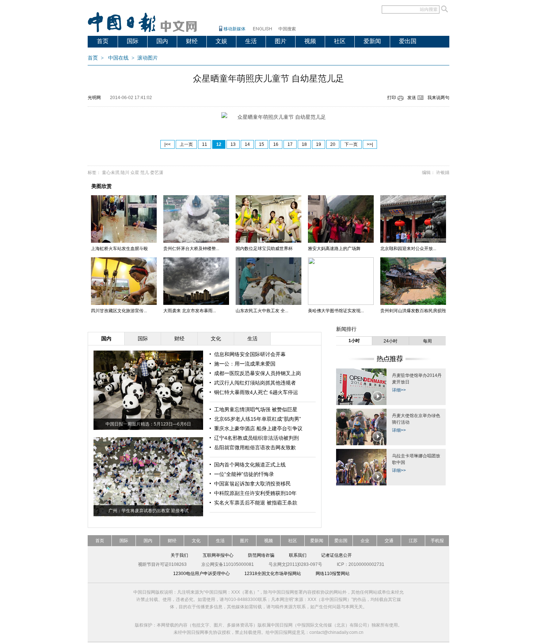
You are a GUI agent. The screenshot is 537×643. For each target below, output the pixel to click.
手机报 (437, 540)
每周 (427, 341)
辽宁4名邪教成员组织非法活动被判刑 (256, 438)
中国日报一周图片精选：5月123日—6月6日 (148, 424)
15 (261, 144)
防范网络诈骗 (261, 555)
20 (332, 144)
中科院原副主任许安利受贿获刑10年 (255, 493)
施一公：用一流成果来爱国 (244, 364)
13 (233, 144)
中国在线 (118, 58)
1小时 (354, 340)
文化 (196, 540)
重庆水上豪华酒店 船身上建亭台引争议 (258, 428)
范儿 (144, 172)
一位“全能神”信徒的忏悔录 (244, 474)
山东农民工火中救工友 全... (262, 310)
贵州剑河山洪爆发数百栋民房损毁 (413, 310)
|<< (167, 144)
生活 (251, 41)
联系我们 (297, 555)
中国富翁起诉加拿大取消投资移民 (252, 484)
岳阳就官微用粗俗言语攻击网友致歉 (255, 447)
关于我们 (179, 555)
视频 (310, 41)
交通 (389, 540)
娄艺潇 (156, 172)
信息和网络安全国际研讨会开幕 (250, 354)
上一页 (186, 144)
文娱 (221, 41)
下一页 (351, 144)
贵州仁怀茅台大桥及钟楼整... (191, 248)
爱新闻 (372, 41)
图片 (280, 41)
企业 (365, 540)
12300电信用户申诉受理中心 (201, 573)
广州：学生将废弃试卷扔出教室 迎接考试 (148, 510)
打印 (391, 97)
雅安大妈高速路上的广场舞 (334, 248)
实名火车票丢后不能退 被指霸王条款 (255, 503)
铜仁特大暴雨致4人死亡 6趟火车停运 (256, 392)
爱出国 (407, 41)
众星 (134, 172)
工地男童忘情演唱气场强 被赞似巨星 (255, 409)
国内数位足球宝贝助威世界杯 (264, 248)
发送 (411, 97)
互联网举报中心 (218, 555)
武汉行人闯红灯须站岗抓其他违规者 (255, 383)
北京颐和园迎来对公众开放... (408, 248)
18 (304, 144)
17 (290, 144)
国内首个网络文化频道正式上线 (250, 465)
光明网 (94, 97)
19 (318, 144)
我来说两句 (438, 97)
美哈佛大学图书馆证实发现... (336, 310)
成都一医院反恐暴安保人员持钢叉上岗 (257, 373)
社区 (340, 41)
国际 (132, 41)
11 (204, 144)
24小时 (390, 341)
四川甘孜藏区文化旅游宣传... (119, 310)
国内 (162, 41)
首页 (102, 41)
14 (247, 144)
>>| (370, 144)
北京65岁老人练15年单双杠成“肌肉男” (257, 419)
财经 (192, 41)
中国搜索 (287, 28)
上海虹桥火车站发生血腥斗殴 (119, 248)
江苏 (413, 540)
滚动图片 (147, 58)
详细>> (399, 390)
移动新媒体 (234, 28)
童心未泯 (110, 172)
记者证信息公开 (336, 555)
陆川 (125, 172)
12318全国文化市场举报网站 (272, 573)
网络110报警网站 (333, 573)
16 (275, 144)
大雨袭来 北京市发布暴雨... (189, 310)
